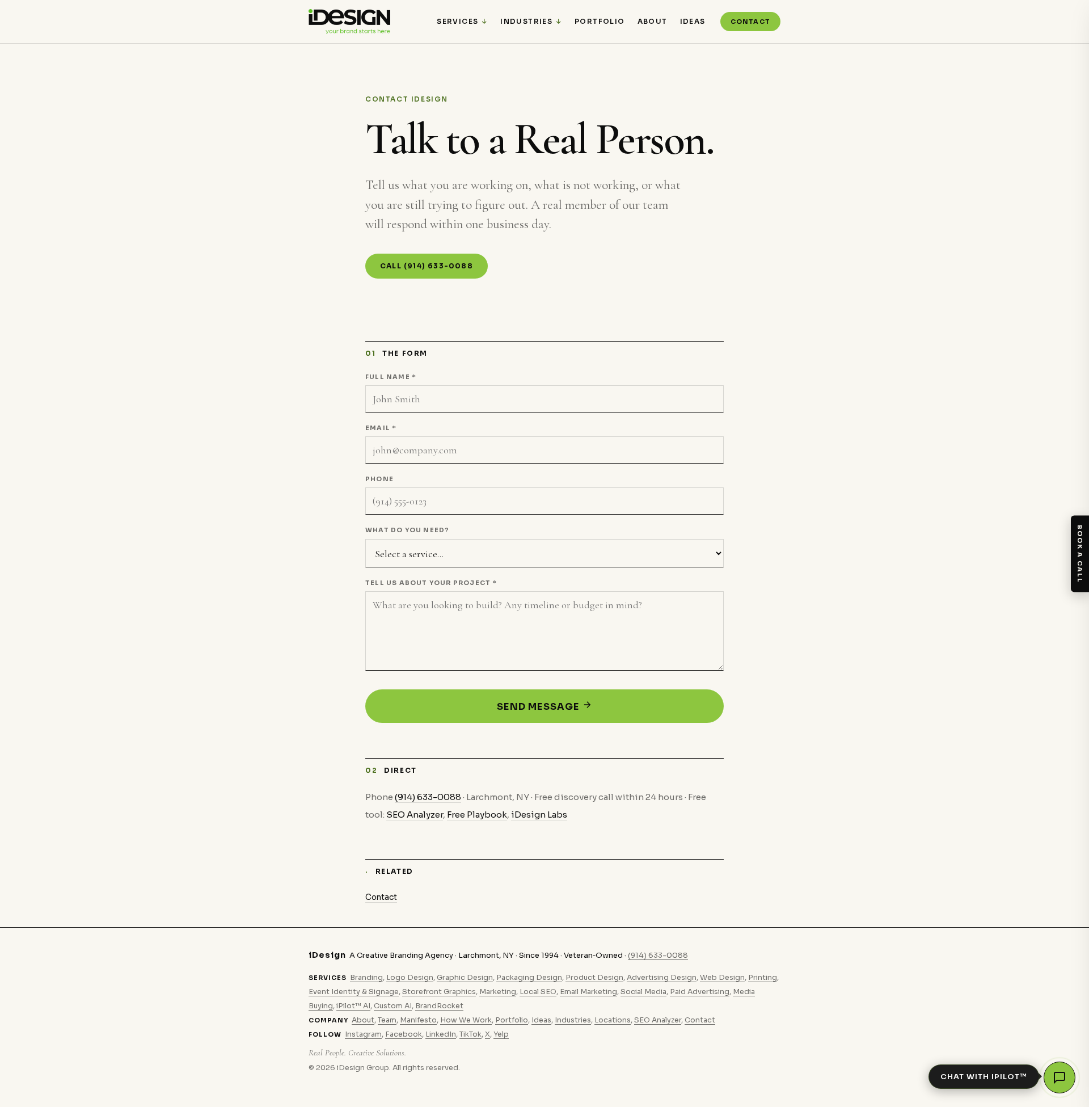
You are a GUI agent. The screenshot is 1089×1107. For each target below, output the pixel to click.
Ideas (693, 21)
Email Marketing (588, 991)
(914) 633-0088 (428, 797)
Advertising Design (662, 977)
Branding (366, 977)
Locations (612, 1020)
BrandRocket (439, 1006)
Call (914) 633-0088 (426, 266)
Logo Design (409, 977)
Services (457, 21)
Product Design (594, 977)
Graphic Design (465, 977)
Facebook (403, 1034)
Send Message (539, 707)
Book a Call (1080, 553)
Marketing (497, 991)
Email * (380, 428)
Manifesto (418, 1020)
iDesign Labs (539, 814)
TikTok (470, 1034)
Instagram (363, 1034)
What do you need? (407, 530)
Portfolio (600, 21)
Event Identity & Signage (354, 991)
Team (387, 1020)
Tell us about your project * (431, 583)
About (653, 21)
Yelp (501, 1034)
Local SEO (538, 991)
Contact (750, 22)
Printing (762, 977)
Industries (526, 21)
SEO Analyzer (414, 814)
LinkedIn (440, 1034)
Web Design (722, 977)
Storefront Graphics (439, 991)
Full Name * (390, 377)
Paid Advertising (699, 991)
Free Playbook (477, 814)
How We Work (466, 1020)
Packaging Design (529, 977)
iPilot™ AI (353, 1006)
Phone (379, 479)
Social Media (643, 991)
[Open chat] (1059, 1077)
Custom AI (393, 1006)
